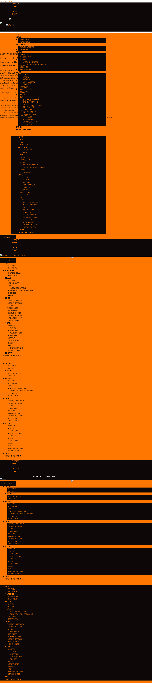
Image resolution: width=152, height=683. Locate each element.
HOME (20, 137)
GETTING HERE (27, 212)
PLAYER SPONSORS (29, 185)
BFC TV (19, 127)
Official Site (21, 65)
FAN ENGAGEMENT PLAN (30, 122)
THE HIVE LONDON (28, 210)
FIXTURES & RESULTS (27, 150)
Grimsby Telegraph (36, 105)
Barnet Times (27, 88)
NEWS (20, 140)
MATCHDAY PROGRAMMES (15, 303)
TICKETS (16, 240)
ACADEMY (23, 162)
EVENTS (22, 197)
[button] (58, 134)
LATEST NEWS (24, 142)
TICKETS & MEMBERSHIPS (31, 202)
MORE (20, 175)
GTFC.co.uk (18, 110)
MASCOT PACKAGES (26, 192)
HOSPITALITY (24, 190)
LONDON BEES (24, 170)
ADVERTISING (27, 182)
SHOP (14, 242)
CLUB (21, 200)
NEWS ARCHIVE (25, 145)
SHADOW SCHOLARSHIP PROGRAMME (34, 167)
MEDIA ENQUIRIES (28, 222)
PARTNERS (26, 180)
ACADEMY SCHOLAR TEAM (30, 165)
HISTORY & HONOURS (29, 215)
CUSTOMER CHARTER (29, 124)
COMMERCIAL (24, 177)
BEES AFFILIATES (25, 172)
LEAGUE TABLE (24, 152)
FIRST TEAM (24, 157)
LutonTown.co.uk (25, 115)
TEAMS (21, 155)
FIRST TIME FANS (23, 129)
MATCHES (22, 147)
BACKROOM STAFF (25, 160)
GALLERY (25, 207)
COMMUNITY (24, 195)
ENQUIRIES (26, 187)
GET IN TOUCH (27, 220)
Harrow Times (35, 98)
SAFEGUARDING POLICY (30, 217)
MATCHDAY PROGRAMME (30, 205)
